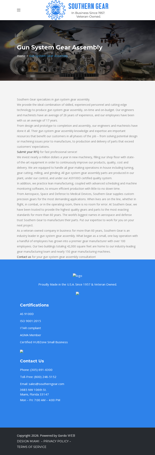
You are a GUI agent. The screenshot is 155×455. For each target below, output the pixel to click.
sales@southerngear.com (46, 384)
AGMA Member (30, 335)
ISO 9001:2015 (30, 321)
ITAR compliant (30, 328)
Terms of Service (31, 447)
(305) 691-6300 (41, 370)
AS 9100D (27, 314)
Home (21, 56)
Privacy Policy (56, 441)
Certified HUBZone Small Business (44, 342)
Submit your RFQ (28, 152)
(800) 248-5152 (45, 377)
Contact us (24, 257)
